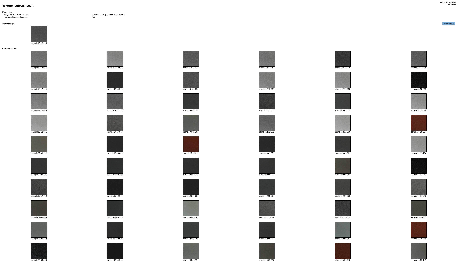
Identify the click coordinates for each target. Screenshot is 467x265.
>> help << (452, 4)
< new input (449, 24)
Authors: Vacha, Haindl (448, 2)
